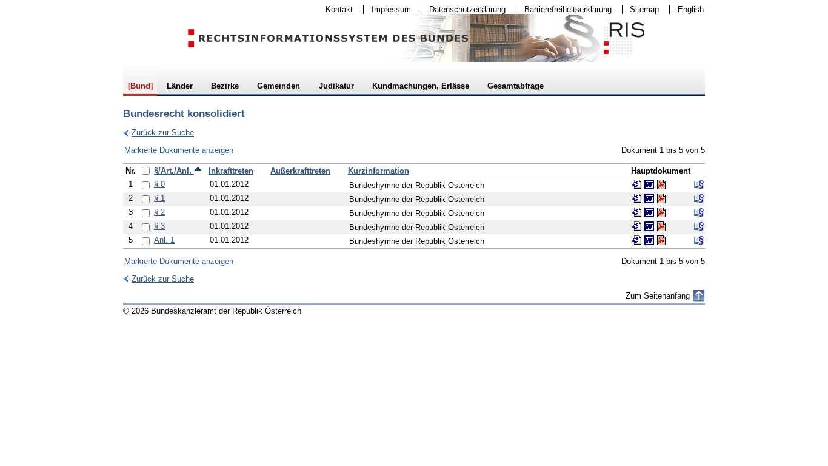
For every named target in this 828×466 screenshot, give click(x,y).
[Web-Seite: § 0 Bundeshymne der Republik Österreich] (637, 184)
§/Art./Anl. (174, 170)
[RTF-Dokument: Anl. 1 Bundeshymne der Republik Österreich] (649, 240)
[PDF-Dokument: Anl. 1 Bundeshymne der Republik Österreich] (661, 240)
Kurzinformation (378, 170)
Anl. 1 (164, 240)
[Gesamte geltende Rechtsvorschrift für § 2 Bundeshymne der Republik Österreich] (699, 212)
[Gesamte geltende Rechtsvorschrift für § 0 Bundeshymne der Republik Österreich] (699, 184)
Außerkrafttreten (300, 170)
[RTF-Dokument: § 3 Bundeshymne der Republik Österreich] (649, 226)
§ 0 (159, 184)
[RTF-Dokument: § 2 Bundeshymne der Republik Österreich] (649, 212)
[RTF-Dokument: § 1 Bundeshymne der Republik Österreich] (649, 198)
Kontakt (335, 9)
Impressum (387, 9)
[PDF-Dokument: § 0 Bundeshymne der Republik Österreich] (661, 184)
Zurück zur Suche (158, 132)
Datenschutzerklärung (463, 9)
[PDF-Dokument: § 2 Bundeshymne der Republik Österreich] (661, 212)
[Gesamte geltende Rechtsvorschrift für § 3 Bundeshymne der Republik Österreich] (699, 226)
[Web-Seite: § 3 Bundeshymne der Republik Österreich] (637, 226)
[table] (414, 206)
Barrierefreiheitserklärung (564, 9)
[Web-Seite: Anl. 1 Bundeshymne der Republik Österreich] (637, 240)
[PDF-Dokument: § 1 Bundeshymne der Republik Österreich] (661, 198)
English (691, 9)
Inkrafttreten (231, 170)
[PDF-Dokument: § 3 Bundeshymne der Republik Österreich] (661, 226)
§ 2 (159, 212)
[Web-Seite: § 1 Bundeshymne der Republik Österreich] (637, 198)
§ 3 (159, 226)
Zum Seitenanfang (658, 295)
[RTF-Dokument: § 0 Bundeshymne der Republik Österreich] (649, 184)
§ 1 (159, 198)
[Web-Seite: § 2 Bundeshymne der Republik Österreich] (637, 212)
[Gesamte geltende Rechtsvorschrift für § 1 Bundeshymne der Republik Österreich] (699, 198)
